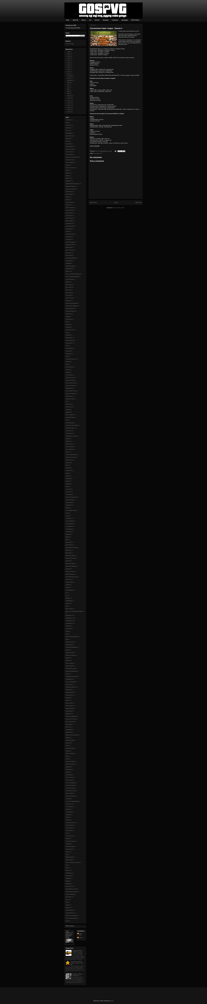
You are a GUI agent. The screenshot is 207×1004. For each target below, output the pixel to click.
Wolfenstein (69, 873)
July (68, 84)
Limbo (67, 513)
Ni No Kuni (68, 579)
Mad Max (68, 534)
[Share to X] (121, 151)
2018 (68, 69)
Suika (67, 756)
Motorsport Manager (71, 566)
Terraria (68, 772)
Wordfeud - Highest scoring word (77, 974)
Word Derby (69, 875)
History (84, 20)
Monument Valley (70, 563)
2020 (68, 65)
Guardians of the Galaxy (72, 425)
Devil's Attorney (70, 279)
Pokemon (68, 626)
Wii (66, 865)
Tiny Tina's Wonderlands (72, 801)
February (69, 95)
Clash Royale (69, 220)
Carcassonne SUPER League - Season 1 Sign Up (77, 963)
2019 (68, 67)
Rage (67, 639)
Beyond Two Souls (70, 189)
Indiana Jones (69, 460)
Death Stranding (70, 266)
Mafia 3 (67, 537)
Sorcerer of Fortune (71, 719)
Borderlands (69, 191)
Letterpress (68, 505)
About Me (75, 20)
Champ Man (69, 213)
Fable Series (69, 337)
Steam (67, 745)
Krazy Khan (80, 934)
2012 (68, 107)
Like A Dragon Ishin (71, 510)
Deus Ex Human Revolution (73, 274)
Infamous (68, 462)
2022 (68, 60)
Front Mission (69, 375)
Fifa (67, 345)
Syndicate (68, 766)
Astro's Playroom (70, 162)
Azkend (67, 165)
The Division (69, 774)
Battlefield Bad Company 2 (72, 183)
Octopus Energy (70, 43)
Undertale (68, 843)
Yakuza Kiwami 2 (70, 913)
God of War (68, 404)
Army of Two (69, 151)
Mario (67, 539)
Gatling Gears (69, 388)
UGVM (67, 838)
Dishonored (69, 292)
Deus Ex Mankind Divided (72, 276)
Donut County (69, 297)
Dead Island (69, 255)
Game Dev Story (70, 380)
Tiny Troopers (69, 806)
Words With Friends (71, 889)
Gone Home (69, 406)
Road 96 (68, 658)
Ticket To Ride (69, 793)
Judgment (68, 478)
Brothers (68, 197)
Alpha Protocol (69, 135)
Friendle (68, 372)
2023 (68, 58)
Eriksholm (68, 335)
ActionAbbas (69, 133)
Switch (67, 758)
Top (90, 20)
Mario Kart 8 (69, 542)
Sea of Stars (69, 684)
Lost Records (69, 529)
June (68, 86)
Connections (69, 228)
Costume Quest (70, 234)
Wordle (67, 881)
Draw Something (70, 311)
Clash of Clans (69, 218)
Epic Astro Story (70, 329)
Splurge (68, 737)
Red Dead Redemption (71, 647)
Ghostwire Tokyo (70, 398)
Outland (68, 584)
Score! (67, 673)
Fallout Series (69, 340)
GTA (67, 420)
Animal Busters (69, 146)
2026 (68, 51)
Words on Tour (69, 886)
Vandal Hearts (69, 849)
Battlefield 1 (69, 181)
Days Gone (68, 252)
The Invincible (69, 780)
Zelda (67, 921)
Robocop (68, 660)
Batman (68, 178)
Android (68, 141)
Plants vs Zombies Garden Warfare (75, 611)
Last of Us (68, 491)
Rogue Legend (69, 665)
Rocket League (69, 663)
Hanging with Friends (71, 436)
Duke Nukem (69, 319)
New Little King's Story (71, 576)
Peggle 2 (68, 598)
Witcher (68, 870)
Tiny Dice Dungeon (70, 796)
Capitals (68, 199)
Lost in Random (70, 521)
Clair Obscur (69, 215)
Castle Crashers (70, 207)
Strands (68, 751)
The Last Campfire (70, 782)
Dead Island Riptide (71, 258)
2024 (68, 56)
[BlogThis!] (120, 151)
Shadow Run (69, 689)
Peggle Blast (69, 600)
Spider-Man (69, 732)
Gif (66, 401)
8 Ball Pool (68, 127)
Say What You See (70, 668)
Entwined (68, 327)
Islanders (68, 468)
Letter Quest (69, 502)
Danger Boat (69, 247)
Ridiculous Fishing (70, 655)
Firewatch (68, 351)
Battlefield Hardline (70, 186)
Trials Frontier (69, 828)
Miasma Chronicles (70, 558)
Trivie (67, 833)
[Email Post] (115, 151)
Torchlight (68, 814)
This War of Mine (70, 788)
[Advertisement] (83, 992)
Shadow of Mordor (70, 687)
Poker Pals (68, 628)
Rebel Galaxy (69, 644)
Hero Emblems (69, 449)
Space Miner (69, 724)
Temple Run (69, 769)
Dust (67, 321)
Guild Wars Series (70, 428)
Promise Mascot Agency (72, 636)
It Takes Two (69, 470)
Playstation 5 (69, 620)
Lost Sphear (69, 531)
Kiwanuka (68, 483)
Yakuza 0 (68, 907)
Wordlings (68, 883)
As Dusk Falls (69, 154)
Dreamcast (68, 313)
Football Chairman (70, 359)
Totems (67, 817)
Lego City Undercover (71, 497)
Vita (67, 854)
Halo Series (69, 433)
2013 (68, 105)
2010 (68, 111)
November (70, 75)
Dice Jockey (69, 284)
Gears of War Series (71, 390)
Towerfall (68, 820)
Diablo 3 (68, 282)
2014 (68, 103)
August (69, 82)
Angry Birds (69, 143)
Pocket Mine (69, 623)
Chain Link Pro (69, 210)
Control (67, 231)
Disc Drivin (68, 287)
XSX (67, 902)
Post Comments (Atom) (118, 207)
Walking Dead (69, 857)
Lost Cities (68, 518)
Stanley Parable (70, 740)
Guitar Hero (69, 430)
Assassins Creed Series (72, 157)
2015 (68, 100)
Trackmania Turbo (70, 822)
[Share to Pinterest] (124, 151)
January (69, 98)
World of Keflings (70, 894)
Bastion (67, 175)
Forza (67, 364)
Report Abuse (70, 926)
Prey (67, 634)
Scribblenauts (69, 679)
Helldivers (68, 441)
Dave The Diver (70, 250)
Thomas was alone (70, 790)
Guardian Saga (69, 422)
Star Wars (68, 743)
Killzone (68, 481)
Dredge (67, 316)
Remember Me (69, 652)
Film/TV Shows (135, 20)
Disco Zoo (68, 290)
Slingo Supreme (70, 708)
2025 (68, 54)
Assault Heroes (69, 159)
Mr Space (68, 569)
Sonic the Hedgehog (71, 716)
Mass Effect (69, 545)
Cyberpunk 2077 (70, 244)
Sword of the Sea (70, 764)
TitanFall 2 (68, 809)
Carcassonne (97, 153)
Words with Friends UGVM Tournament (77, 951)
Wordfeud (68, 878)
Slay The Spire (69, 705)
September (70, 80)
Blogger (111, 1000)
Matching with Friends (71, 547)
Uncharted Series (70, 841)
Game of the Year (70, 383)
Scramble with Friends (71, 676)
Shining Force (69, 695)
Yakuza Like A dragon (71, 915)
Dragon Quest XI (70, 308)
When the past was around (72, 862)
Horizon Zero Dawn (71, 457)
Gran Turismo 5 (70, 414)
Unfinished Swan (70, 846)
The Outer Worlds (70, 785)
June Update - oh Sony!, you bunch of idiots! (69, 934)
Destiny (67, 271)
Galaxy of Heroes (70, 377)
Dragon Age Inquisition (71, 303)
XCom (67, 899)
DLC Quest (68, 295)
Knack (67, 486)
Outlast (67, 587)
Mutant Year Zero (70, 571)
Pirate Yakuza (69, 608)
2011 (68, 109)
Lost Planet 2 (69, 526)
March (69, 93)
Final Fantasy (69, 348)
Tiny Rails (68, 798)
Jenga (67, 473)
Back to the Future (70, 167)
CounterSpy (69, 236)
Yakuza (67, 905)
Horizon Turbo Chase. (71, 454)
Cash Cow (68, 204)
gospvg (67, 412)
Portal (67, 631)
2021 (68, 63)
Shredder (68, 697)
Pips (67, 606)
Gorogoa (68, 409)
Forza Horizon (69, 367)
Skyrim (67, 700)
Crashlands (68, 239)
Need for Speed (70, 574)
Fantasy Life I (69, 343)
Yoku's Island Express (71, 918)
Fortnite (68, 361)
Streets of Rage (70, 753)
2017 (68, 71)
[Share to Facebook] (123, 151)
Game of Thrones (70, 385)
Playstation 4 (69, 618)
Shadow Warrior (70, 692)
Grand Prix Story (70, 417)
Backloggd (125, 20)
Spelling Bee (69, 729)
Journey (68, 476)
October (69, 78)
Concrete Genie (70, 226)
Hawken (68, 438)
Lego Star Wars (70, 499)
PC (66, 595)
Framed (68, 369)
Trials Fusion (69, 830)
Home (67, 20)
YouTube (97, 20)
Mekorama (68, 550)
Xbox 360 (68, 897)
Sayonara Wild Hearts (71, 671)
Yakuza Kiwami (69, 910)
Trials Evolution (69, 825)
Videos (67, 851)
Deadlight (68, 263)
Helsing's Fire (69, 444)
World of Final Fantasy (71, 891)
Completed (68, 223)
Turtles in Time (69, 835)
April (68, 91)
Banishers (68, 173)
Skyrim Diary (69, 703)
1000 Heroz (69, 120)
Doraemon (68, 300)
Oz (66, 592)
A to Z (67, 130)
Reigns (67, 650)
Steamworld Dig (70, 748)
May (68, 89)
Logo (67, 515)
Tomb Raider (69, 812)
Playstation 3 (69, 615)
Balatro (67, 170)
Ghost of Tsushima (70, 393)
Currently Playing (70, 242)
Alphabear (68, 138)
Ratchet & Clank (70, 642)
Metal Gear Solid (70, 555)
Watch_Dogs (69, 859)
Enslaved (68, 324)
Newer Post (93, 202)
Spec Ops (68, 727)
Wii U (67, 867)
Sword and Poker (70, 761)
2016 (68, 74)
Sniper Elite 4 (69, 711)
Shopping (105, 20)
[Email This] (118, 151)
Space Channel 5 (70, 721)
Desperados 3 (69, 268)
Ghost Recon (69, 396)
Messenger (68, 553)
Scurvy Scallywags (70, 681)
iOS (101, 153)
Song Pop (68, 713)
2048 (67, 122)
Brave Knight (69, 194)
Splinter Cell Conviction (71, 735)
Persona (68, 603)
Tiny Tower (68, 804)
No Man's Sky (69, 582)
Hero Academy (69, 446)
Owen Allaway (69, 590)
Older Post (138, 202)
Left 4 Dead (69, 494)
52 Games (68, 125)
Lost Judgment (69, 523)
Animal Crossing (70, 149)
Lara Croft (68, 489)
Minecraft (68, 560)
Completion (115, 20)
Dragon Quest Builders (71, 306)
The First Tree (69, 777)
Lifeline (67, 507)
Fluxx (67, 356)
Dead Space (69, 260)
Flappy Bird (68, 353)
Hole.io (67, 452)
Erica (67, 332)
